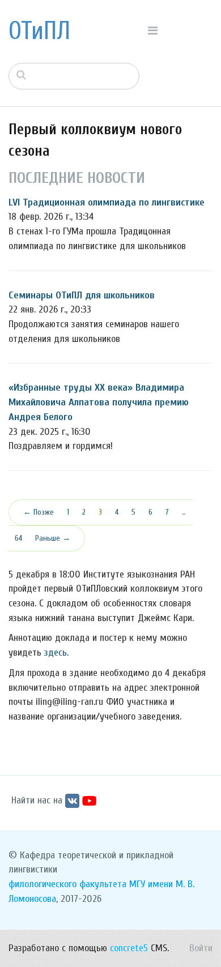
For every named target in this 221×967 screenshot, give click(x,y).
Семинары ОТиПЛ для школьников (81, 295)
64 (18, 538)
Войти (200, 948)
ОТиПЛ (39, 31)
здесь (55, 652)
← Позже (38, 512)
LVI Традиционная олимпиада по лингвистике (106, 202)
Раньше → (52, 538)
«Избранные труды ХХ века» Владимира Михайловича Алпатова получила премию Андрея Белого (98, 402)
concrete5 (129, 948)
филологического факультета (67, 884)
